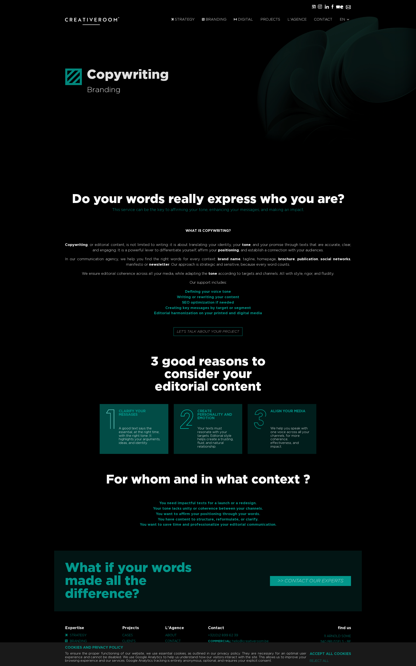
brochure (286, 259)
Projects (270, 19)
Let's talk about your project (208, 331)
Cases (127, 635)
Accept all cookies (330, 654)
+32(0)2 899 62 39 (223, 635)
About (171, 635)
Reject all (319, 661)
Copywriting (76, 245)
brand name (229, 259)
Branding (215, 19)
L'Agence (297, 19)
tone (246, 245)
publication (307, 259)
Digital (245, 19)
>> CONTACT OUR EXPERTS (310, 580)
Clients (129, 641)
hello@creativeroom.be (250, 641)
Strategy (184, 19)
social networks (335, 259)
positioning (228, 250)
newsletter (159, 264)
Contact (323, 19)
